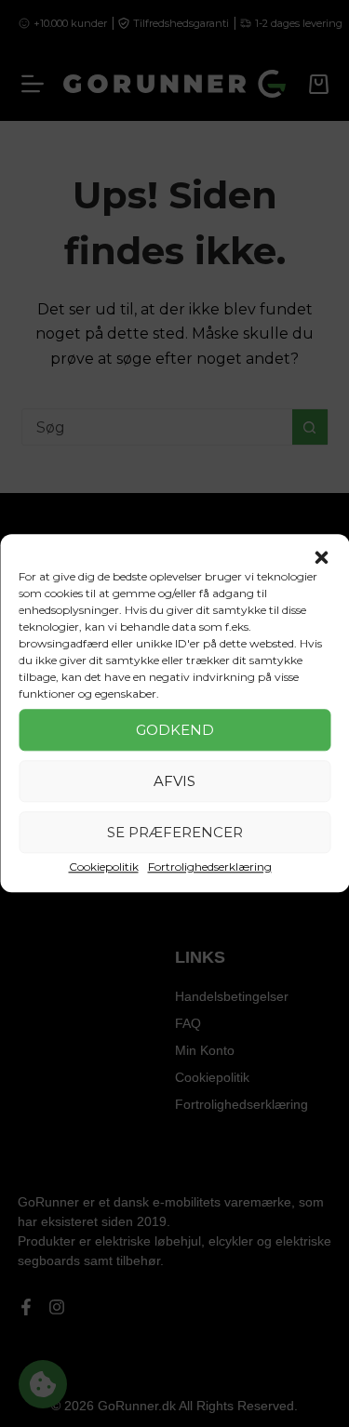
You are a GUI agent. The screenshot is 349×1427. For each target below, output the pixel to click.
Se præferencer (175, 832)
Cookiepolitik (104, 867)
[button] (321, 557)
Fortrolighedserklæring (210, 867)
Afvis (174, 781)
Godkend (175, 730)
